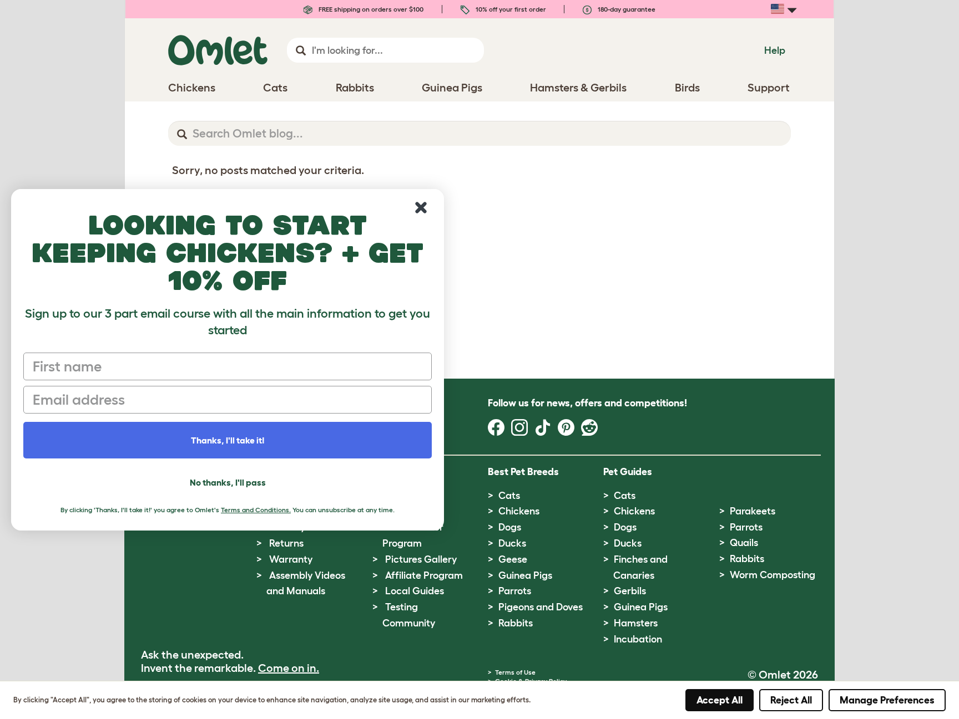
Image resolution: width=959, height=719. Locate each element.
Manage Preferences (887, 700)
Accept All (719, 700)
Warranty (290, 559)
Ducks (512, 543)
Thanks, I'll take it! (228, 440)
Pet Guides (627, 471)
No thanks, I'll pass (228, 482)
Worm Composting (772, 574)
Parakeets (752, 511)
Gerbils (630, 590)
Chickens (518, 511)
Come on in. (288, 668)
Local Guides (414, 590)
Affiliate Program (424, 575)
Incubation (638, 639)
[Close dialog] (421, 207)
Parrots (514, 590)
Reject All (791, 700)
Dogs (509, 527)
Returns (286, 543)
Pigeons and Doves (540, 607)
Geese (512, 559)
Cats (509, 495)
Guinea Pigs (525, 575)
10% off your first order (510, 9)
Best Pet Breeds (523, 471)
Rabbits (515, 623)
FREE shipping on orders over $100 (370, 9)
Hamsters (636, 623)
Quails (744, 542)
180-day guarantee (625, 9)
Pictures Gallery (421, 559)
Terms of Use (515, 672)
